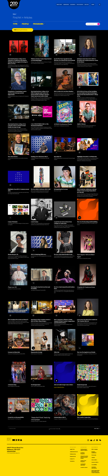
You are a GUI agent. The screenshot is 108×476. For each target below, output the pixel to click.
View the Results (39, 29)
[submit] (98, 24)
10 (59, 428)
